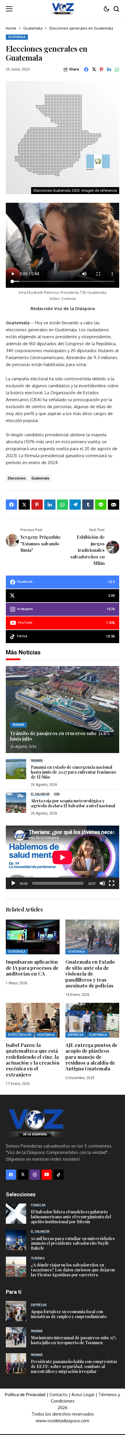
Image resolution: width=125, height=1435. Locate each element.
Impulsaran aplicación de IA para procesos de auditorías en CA (32, 967)
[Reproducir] (13, 883)
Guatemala (32, 28)
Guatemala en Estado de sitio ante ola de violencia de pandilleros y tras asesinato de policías (90, 973)
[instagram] (35, 1175)
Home (11, 28)
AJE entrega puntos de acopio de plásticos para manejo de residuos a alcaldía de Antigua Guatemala (91, 1057)
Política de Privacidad (25, 1394)
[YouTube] (47, 1175)
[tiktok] (58, 1175)
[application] (62, 857)
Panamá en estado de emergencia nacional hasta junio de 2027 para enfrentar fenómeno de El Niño (73, 772)
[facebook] (11, 1175)
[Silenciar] (102, 883)
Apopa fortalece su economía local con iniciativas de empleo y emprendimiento (68, 1314)
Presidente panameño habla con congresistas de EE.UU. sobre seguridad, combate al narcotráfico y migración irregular (74, 1366)
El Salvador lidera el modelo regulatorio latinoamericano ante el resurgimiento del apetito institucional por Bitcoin (71, 1216)
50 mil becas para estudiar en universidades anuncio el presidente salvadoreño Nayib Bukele (73, 1243)
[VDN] (62, 8)
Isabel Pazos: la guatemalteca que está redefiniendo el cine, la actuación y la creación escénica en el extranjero (33, 1060)
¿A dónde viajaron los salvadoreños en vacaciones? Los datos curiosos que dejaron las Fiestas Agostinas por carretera (73, 1269)
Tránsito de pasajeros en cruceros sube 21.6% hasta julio (60, 736)
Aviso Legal (83, 1394)
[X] (23, 1175)
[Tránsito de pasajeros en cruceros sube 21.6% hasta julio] (62, 709)
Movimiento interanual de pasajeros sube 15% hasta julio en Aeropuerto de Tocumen (74, 1340)
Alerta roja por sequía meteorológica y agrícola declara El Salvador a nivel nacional (73, 803)
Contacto (59, 1394)
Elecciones (17, 478)
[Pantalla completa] (112, 883)
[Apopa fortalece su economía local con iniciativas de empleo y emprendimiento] (16, 1311)
